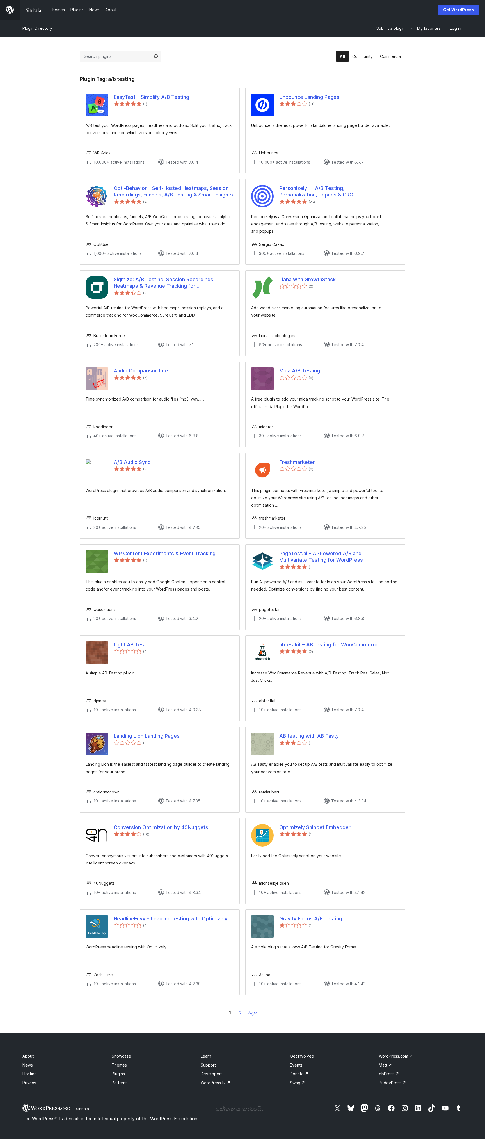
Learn (206, 1056)
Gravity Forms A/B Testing (310, 918)
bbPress (389, 1073)
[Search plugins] (155, 56)
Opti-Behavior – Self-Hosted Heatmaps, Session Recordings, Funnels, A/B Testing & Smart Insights (173, 191)
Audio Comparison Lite (141, 371)
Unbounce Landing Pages (309, 97)
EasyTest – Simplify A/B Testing (151, 97)
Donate (299, 1073)
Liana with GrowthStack (307, 279)
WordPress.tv (215, 1082)
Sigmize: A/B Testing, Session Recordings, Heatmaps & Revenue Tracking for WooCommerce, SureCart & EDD (164, 282)
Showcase (121, 1056)
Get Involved (302, 1056)
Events (296, 1065)
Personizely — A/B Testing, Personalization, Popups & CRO (316, 191)
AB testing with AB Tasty (309, 736)
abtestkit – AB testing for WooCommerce (329, 645)
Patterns (119, 1082)
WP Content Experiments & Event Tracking (165, 553)
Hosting (29, 1073)
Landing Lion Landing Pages (147, 736)
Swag (297, 1082)
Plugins (118, 1073)
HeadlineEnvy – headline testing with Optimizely (170, 918)
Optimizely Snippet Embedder (315, 827)
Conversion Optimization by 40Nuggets (161, 827)
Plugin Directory (37, 28)
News (27, 1065)
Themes (119, 1065)
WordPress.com (396, 1056)
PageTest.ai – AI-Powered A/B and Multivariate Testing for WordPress (321, 556)
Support (208, 1065)
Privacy (29, 1082)
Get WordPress (458, 9)
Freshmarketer (297, 462)
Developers (212, 1073)
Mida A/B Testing (299, 371)
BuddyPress (392, 1082)
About (28, 1056)
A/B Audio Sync (132, 462)
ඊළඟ (252, 1012)
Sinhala (82, 1108)
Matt (385, 1065)
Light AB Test (130, 645)
